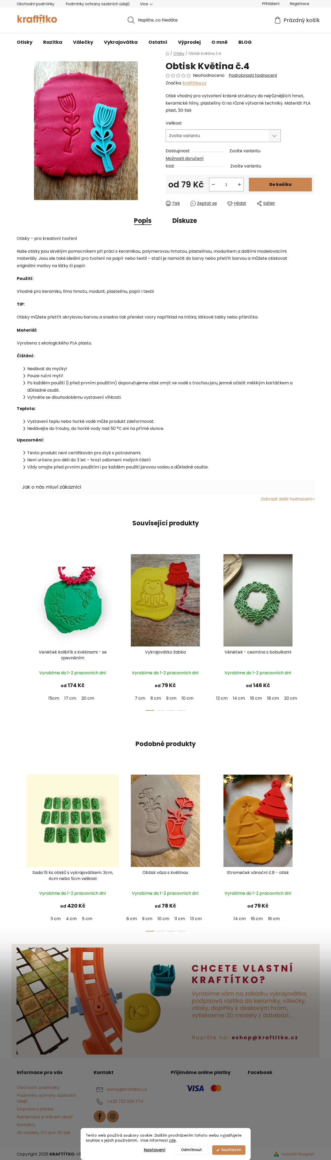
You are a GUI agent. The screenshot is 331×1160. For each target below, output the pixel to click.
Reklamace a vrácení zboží (45, 1117)
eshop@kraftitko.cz (127, 1089)
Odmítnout (191, 1149)
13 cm (196, 919)
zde (172, 1140)
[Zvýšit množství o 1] (239, 184)
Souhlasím (231, 1149)
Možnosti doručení (185, 158)
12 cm (222, 698)
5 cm (87, 919)
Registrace (299, 3)
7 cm (140, 698)
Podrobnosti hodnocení (253, 75)
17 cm (70, 698)
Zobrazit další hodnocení (286, 499)
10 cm (187, 698)
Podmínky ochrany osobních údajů (98, 4)
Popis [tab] (143, 220)
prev (21, 631)
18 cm (273, 698)
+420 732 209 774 (125, 1101)
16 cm (256, 698)
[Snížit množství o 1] (213, 184)
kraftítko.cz (194, 83)
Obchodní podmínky (35, 4)
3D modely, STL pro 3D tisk (43, 1133)
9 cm (171, 698)
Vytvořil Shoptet (298, 1154)
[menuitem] (25, 42)
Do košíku (280, 184)
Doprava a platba (35, 1109)
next (310, 631)
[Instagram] (113, 1116)
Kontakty (26, 1125)
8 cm (155, 698)
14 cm (239, 698)
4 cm (71, 919)
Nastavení (154, 1150)
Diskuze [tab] (184, 220)
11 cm (180, 919)
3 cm (56, 919)
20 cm (87, 698)
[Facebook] (100, 1116)
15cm (53, 698)
